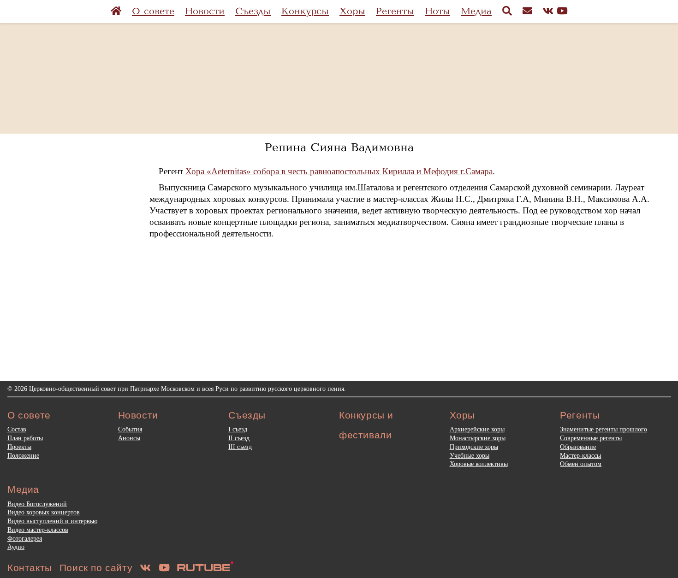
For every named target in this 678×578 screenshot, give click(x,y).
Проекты (19, 446)
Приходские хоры (474, 446)
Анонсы (129, 438)
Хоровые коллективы (479, 463)
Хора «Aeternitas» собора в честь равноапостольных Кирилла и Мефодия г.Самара (339, 171)
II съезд (239, 438)
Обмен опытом (580, 463)
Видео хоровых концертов (43, 512)
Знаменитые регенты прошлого (603, 429)
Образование (578, 446)
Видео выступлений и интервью (52, 521)
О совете (153, 11)
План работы (25, 438)
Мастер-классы (580, 455)
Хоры (352, 11)
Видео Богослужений (37, 503)
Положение (23, 455)
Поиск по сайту (95, 567)
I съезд (237, 429)
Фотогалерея (24, 538)
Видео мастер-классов (37, 529)
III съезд (240, 446)
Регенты (395, 11)
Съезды (253, 11)
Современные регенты (591, 438)
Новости (205, 11)
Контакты (29, 567)
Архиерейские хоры (477, 429)
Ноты (437, 11)
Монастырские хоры (478, 438)
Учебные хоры (469, 455)
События (130, 429)
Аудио (15, 546)
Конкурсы (305, 11)
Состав (16, 429)
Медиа (476, 11)
